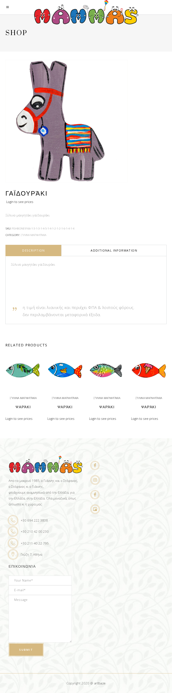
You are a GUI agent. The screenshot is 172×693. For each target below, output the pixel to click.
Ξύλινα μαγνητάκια (33, 235)
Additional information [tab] (114, 250)
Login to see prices (19, 202)
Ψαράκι (23, 407)
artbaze (100, 683)
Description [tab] (33, 250)
